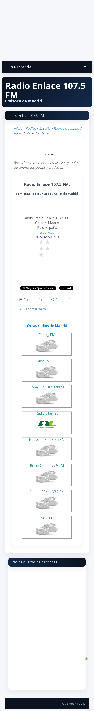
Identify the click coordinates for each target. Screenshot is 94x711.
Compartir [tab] (62, 299)
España (44, 128)
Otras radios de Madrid (47, 325)
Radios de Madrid (67, 128)
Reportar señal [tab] (35, 309)
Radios (30, 128)
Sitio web (47, 232)
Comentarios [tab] (33, 299)
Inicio (18, 128)
